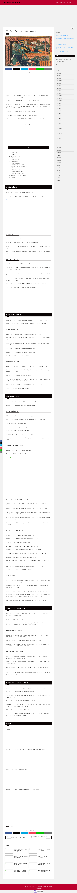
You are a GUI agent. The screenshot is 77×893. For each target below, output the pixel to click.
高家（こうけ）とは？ (17, 154)
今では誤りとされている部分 (18, 173)
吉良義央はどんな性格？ (16, 156)
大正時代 (59, 175)
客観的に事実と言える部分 (18, 171)
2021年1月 (59, 125)
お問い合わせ (43, 886)
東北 (57, 59)
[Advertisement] (38, 16)
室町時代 (59, 162)
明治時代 (59, 172)
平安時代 (59, 155)
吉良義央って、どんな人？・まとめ (18, 175)
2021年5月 (59, 115)
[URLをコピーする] (48, 69)
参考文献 (13, 177)
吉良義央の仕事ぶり (17, 157)
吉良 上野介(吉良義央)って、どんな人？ (63, 51)
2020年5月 (59, 138)
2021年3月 (59, 120)
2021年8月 (59, 108)
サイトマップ (37, 886)
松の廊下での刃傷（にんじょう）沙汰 (20, 166)
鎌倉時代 (59, 157)
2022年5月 (59, 105)
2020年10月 (59, 133)
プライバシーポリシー (30, 886)
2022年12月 (59, 95)
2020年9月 (59, 136)
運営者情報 (49, 886)
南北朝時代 (59, 160)
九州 (63, 61)
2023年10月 (59, 80)
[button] (8, 69)
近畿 (70, 59)
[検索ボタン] (73, 2)
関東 (12, 826)
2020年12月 (59, 128)
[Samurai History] (12, 2)
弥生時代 (59, 147)
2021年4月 (59, 118)
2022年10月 (59, 100)
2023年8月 (59, 85)
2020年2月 (59, 141)
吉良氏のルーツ (16, 152)
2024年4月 (59, 78)
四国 (60, 61)
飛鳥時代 (59, 150)
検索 (73, 28)
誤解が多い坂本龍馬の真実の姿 (62, 35)
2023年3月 (59, 88)
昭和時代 (59, 177)
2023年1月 (59, 93)
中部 (67, 59)
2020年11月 (59, 130)
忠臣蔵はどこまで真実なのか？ (17, 170)
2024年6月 (59, 75)
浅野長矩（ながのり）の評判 (18, 164)
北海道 (60, 59)
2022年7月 (59, 103)
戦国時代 (59, 165)
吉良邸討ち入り (16, 168)
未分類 (58, 180)
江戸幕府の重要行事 (17, 163)
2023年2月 (59, 90)
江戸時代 (7, 33)
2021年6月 (59, 113)
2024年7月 (59, 73)
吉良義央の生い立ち (15, 151)
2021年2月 (59, 123)
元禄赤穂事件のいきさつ (16, 161)
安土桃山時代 (59, 167)
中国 (57, 61)
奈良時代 (59, 152)
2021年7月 (59, 110)
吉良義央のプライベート (17, 159)
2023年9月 (59, 83)
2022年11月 (59, 98)
